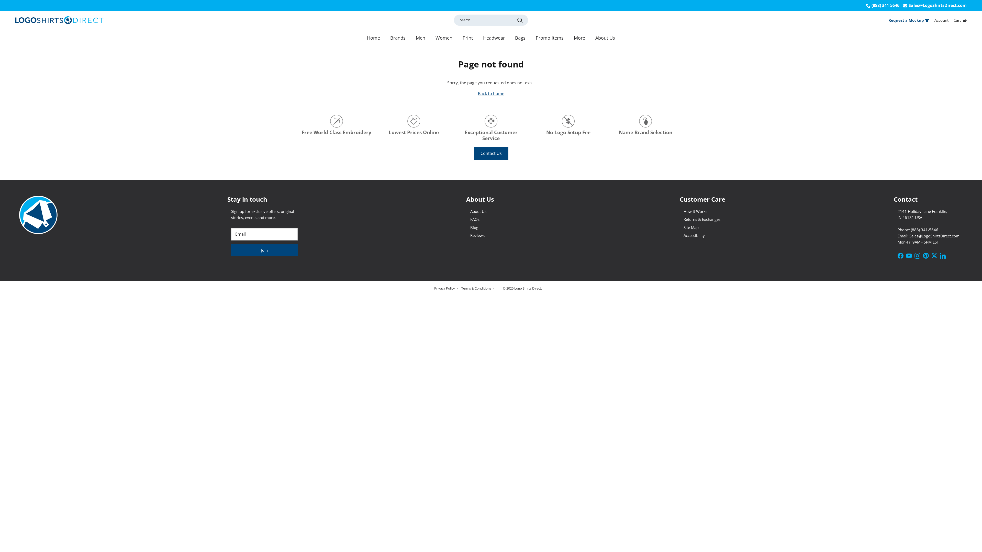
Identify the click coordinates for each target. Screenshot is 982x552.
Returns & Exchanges (702, 219)
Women (444, 38)
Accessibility (694, 235)
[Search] (520, 20)
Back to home (491, 93)
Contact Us (491, 153)
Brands (398, 38)
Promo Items (550, 38)
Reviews (477, 235)
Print (468, 38)
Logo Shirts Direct (527, 288)
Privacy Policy (445, 288)
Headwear (494, 38)
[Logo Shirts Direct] (59, 20)
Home (373, 38)
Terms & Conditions (476, 288)
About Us (605, 38)
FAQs (474, 219)
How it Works (695, 211)
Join (264, 250)
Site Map (691, 227)
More (579, 38)
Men (420, 38)
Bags (520, 38)
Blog (474, 227)
